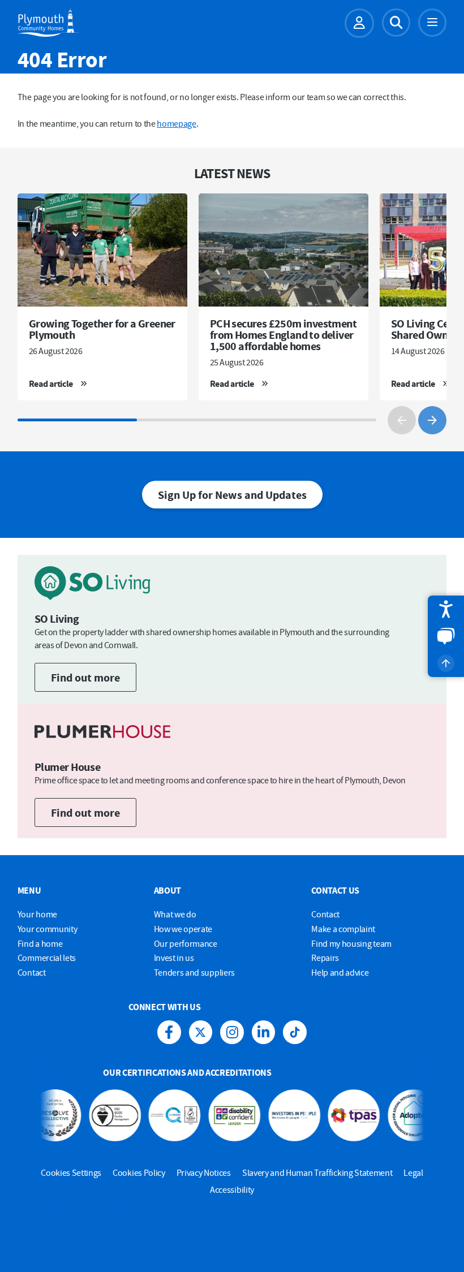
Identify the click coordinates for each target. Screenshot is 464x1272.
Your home (37, 914)
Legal (413, 1172)
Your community (48, 928)
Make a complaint (343, 928)
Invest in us (174, 957)
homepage (176, 123)
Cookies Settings (71, 1172)
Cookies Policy (139, 1172)
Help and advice (339, 972)
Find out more (85, 677)
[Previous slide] (402, 420)
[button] (446, 609)
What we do (175, 914)
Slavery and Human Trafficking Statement (317, 1172)
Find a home (40, 943)
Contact (32, 972)
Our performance (185, 943)
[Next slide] (432, 420)
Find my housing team (351, 943)
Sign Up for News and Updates (232, 495)
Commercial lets (47, 957)
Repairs (325, 957)
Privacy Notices (204, 1172)
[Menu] (432, 22)
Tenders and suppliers (194, 972)
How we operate (183, 928)
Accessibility (232, 1189)
